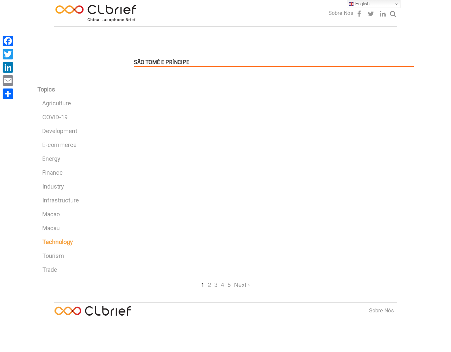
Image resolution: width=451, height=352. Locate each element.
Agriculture (56, 103)
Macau (51, 228)
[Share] (8, 93)
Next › (242, 284)
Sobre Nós (341, 13)
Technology (57, 241)
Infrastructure (60, 200)
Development (59, 130)
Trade (49, 269)
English (361, 3)
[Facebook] (8, 41)
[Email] (8, 80)
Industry (53, 186)
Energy (51, 158)
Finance (52, 172)
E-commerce (59, 144)
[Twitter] (8, 54)
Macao (51, 214)
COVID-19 (55, 117)
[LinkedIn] (8, 67)
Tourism (53, 255)
